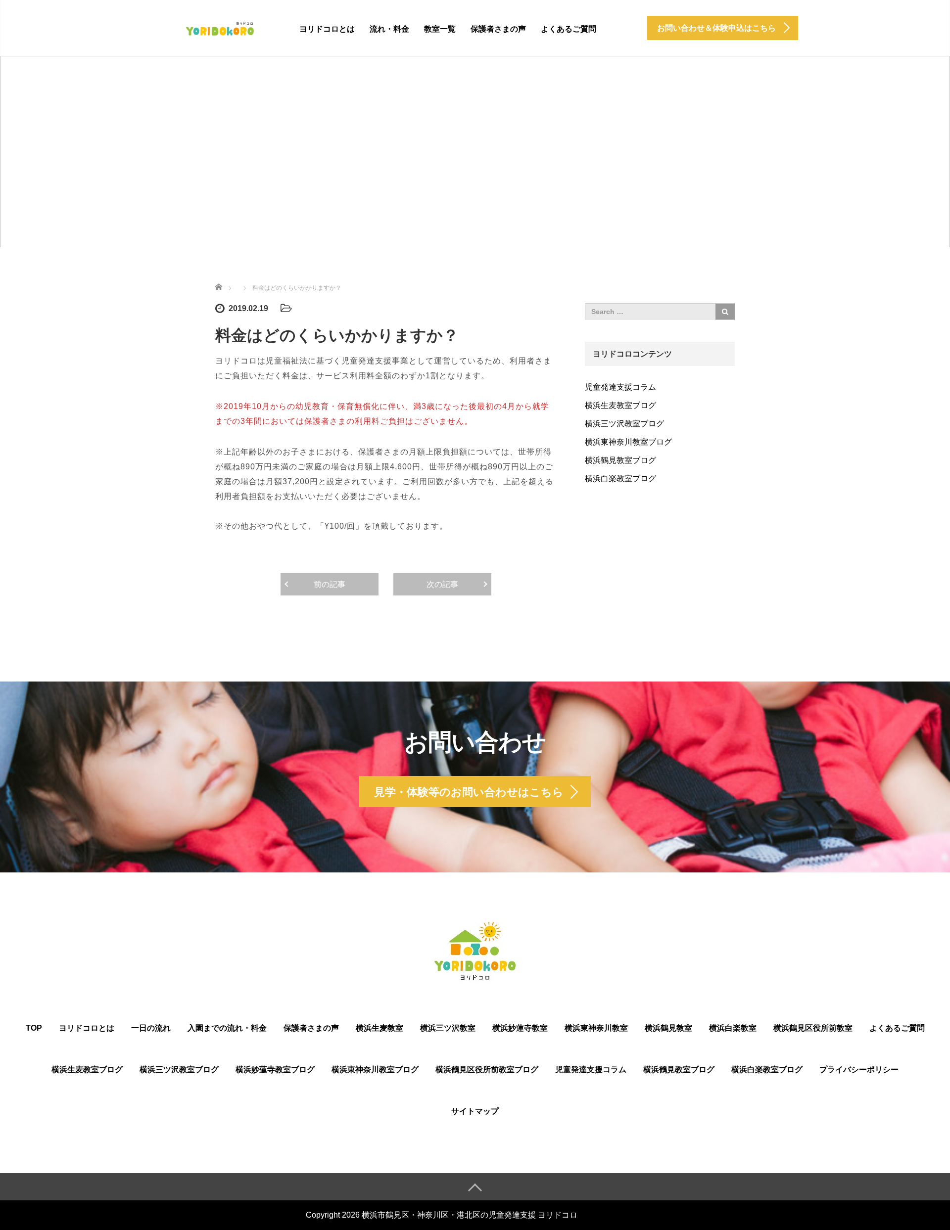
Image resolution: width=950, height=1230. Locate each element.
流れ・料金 (389, 29)
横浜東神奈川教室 (596, 1028)
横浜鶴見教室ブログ (620, 460)
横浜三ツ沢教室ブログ (624, 423)
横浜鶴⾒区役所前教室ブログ (486, 1069)
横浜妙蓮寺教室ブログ (275, 1069)
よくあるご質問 (568, 29)
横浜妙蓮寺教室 (520, 1028)
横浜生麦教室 (379, 1028)
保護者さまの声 (498, 29)
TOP (34, 1028)
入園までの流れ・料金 (227, 1028)
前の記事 (329, 584)
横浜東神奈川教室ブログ (628, 442)
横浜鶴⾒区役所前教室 (813, 1028)
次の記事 (442, 584)
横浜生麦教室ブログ (620, 405)
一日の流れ (151, 1028)
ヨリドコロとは (327, 29)
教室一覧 (440, 29)
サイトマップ (475, 1111)
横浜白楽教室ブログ (620, 478)
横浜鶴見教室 (668, 1028)
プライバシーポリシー (859, 1069)
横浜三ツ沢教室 (447, 1028)
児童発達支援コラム (620, 387)
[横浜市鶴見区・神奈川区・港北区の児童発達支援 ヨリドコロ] (220, 27)
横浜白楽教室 (733, 1028)
